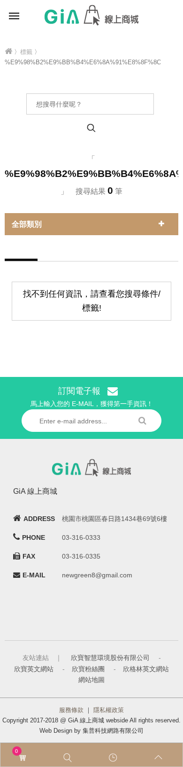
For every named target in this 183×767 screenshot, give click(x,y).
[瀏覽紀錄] (114, 757)
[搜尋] (69, 757)
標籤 (26, 51)
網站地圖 (91, 679)
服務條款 (71, 709)
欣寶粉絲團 (88, 669)
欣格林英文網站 (146, 669)
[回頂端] (160, 757)
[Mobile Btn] (14, 15)
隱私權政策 (108, 709)
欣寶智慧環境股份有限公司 (110, 657)
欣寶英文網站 (33, 669)
